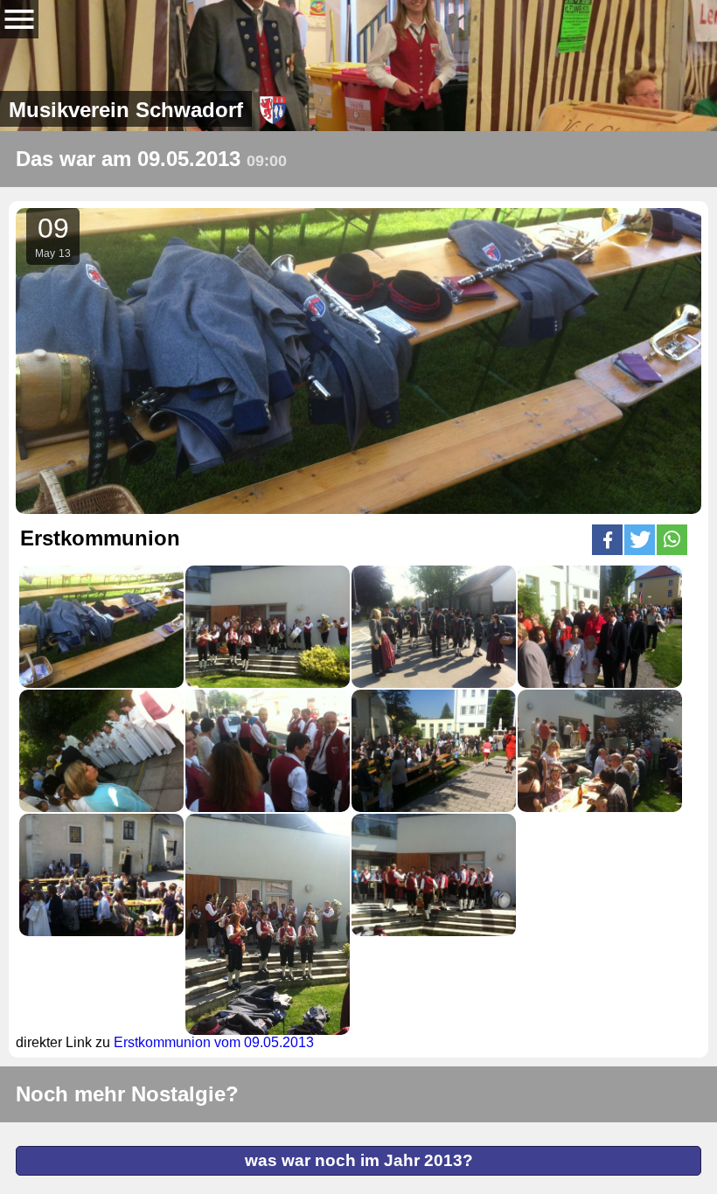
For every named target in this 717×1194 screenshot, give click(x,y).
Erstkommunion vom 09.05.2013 (214, 1042)
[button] (607, 539)
